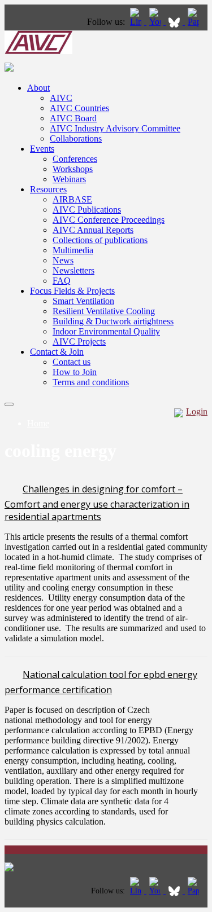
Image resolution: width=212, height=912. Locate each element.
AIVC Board (73, 118)
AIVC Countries (79, 108)
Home (38, 423)
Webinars (69, 179)
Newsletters (73, 270)
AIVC (61, 98)
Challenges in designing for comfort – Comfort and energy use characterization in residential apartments (97, 503)
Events (42, 148)
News (63, 260)
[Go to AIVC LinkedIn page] (136, 22)
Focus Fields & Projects (72, 291)
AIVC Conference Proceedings (109, 219)
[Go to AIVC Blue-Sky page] (175, 22)
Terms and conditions (91, 382)
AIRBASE (72, 199)
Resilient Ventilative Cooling (104, 311)
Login (196, 411)
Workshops (73, 169)
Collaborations (76, 138)
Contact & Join (57, 351)
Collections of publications (100, 240)
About (38, 87)
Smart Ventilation (83, 301)
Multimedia (73, 250)
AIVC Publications (87, 209)
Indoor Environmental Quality (106, 331)
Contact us (71, 362)
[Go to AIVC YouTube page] (156, 22)
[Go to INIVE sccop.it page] (196, 22)
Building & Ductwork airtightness (113, 321)
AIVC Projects (79, 341)
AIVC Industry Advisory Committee (115, 128)
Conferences (75, 159)
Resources (48, 189)
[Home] (38, 51)
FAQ (62, 280)
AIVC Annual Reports (93, 230)
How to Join (75, 372)
